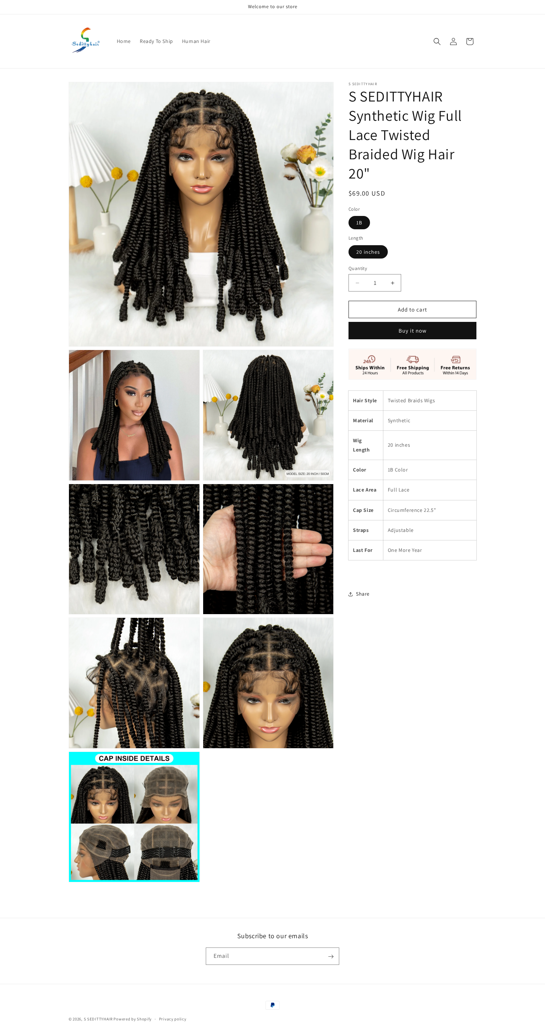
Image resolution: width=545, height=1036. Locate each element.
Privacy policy (172, 1018)
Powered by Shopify (132, 1019)
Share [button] (363, 594)
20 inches (368, 252)
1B (359, 223)
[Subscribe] (331, 956)
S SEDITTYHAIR (98, 1019)
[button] (437, 41)
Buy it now (413, 330)
